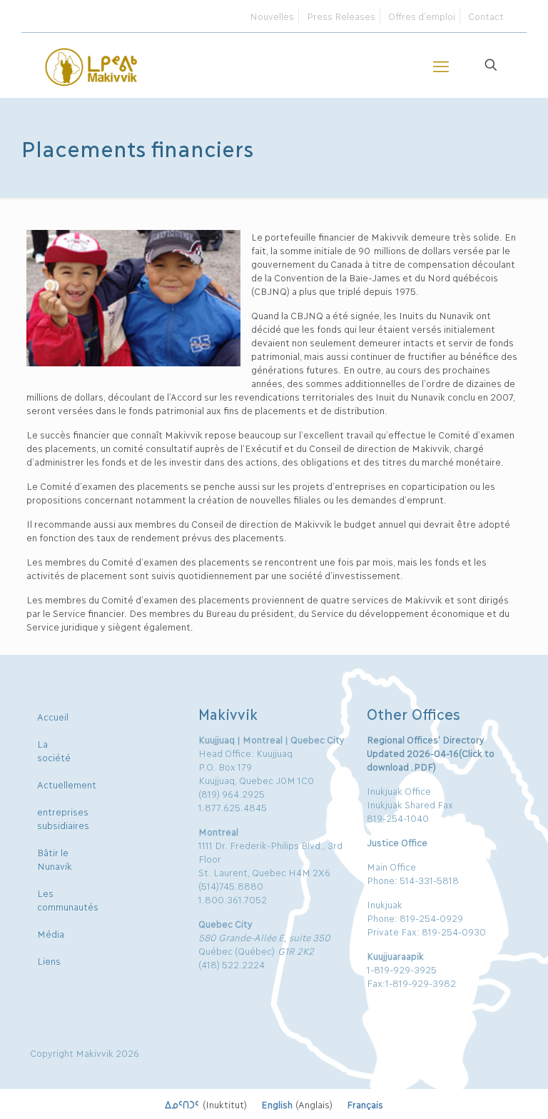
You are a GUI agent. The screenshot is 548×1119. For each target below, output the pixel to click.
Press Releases (341, 15)
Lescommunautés (67, 899)
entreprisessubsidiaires (63, 818)
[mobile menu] (441, 65)
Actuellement (66, 784)
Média (50, 933)
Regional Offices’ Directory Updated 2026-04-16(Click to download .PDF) (430, 752)
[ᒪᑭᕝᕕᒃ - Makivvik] (92, 65)
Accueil (52, 716)
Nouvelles (272, 15)
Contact (486, 15)
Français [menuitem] (365, 1104)
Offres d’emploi (421, 15)
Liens (49, 960)
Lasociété (54, 750)
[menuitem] (206, 1104)
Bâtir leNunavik (54, 858)
